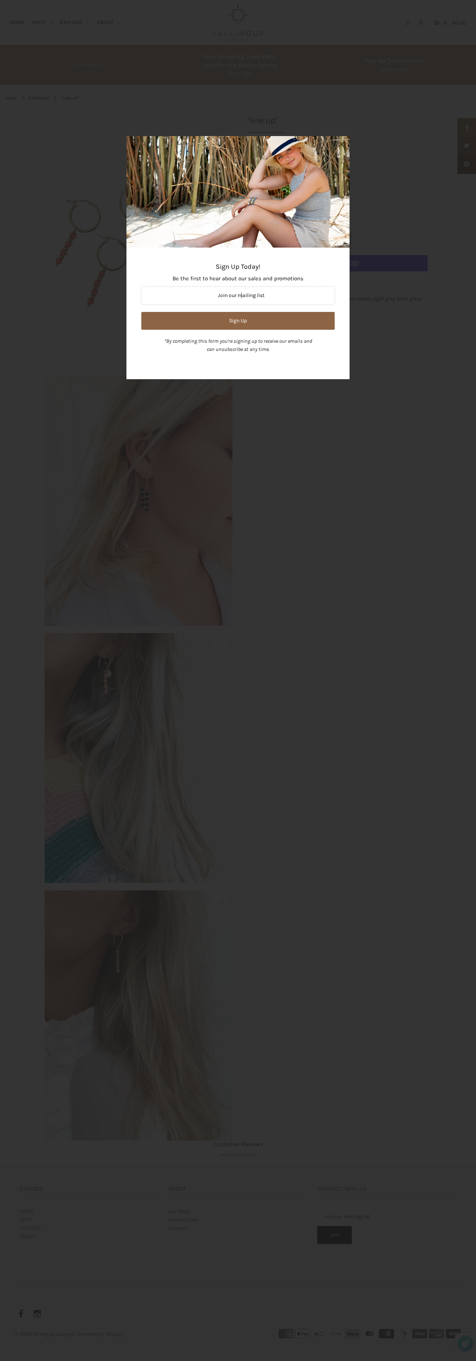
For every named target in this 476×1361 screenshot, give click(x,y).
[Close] (341, 144)
